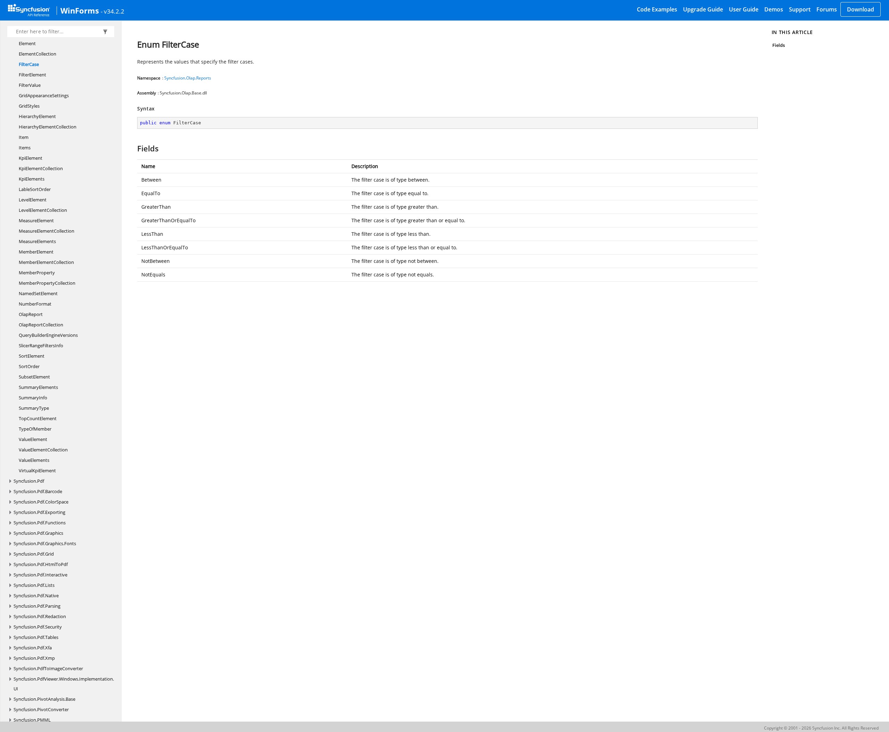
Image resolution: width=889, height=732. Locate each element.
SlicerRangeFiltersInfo (41, 345)
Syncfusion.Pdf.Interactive (40, 575)
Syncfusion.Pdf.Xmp (34, 658)
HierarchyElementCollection (47, 127)
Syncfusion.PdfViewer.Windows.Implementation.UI (64, 684)
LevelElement (33, 200)
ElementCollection (37, 54)
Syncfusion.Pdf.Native (36, 595)
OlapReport (31, 314)
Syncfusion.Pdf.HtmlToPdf (41, 564)
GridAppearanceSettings (44, 95)
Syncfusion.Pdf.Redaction (40, 616)
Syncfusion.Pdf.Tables (36, 637)
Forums (826, 9)
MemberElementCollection (46, 262)
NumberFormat (35, 304)
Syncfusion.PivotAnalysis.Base (44, 699)
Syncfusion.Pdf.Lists (34, 585)
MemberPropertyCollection (47, 283)
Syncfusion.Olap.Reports (187, 78)
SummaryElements (38, 387)
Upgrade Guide (703, 9)
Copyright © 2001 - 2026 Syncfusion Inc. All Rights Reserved (821, 728)
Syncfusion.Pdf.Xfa (33, 647)
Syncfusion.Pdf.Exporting (39, 512)
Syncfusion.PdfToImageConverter (48, 668)
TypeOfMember (35, 429)
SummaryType (34, 408)
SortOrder (29, 366)
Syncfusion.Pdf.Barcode (38, 491)
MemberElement (36, 252)
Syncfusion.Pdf (29, 481)
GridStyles (29, 106)
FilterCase (29, 64)
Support (800, 9)
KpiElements (31, 179)
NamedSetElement (38, 293)
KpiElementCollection (41, 168)
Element (27, 43)
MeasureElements (37, 241)
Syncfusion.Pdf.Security (38, 627)
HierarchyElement (37, 116)
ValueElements (34, 460)
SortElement (31, 356)
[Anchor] (134, 148)
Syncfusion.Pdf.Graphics (38, 533)
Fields (778, 45)
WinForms (79, 10)
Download (860, 9)
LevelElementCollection (43, 210)
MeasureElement (36, 220)
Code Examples (657, 9)
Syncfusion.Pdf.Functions (40, 522)
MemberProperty (37, 272)
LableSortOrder (35, 189)
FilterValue (30, 85)
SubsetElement (34, 377)
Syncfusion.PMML (32, 720)
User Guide (743, 9)
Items (25, 147)
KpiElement (30, 158)
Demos (773, 9)
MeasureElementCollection (46, 231)
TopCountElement (38, 418)
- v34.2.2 (112, 11)
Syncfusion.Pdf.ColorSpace (41, 502)
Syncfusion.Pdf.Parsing (37, 606)
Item (23, 137)
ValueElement (33, 439)
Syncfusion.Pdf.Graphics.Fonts (45, 543)
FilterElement (32, 75)
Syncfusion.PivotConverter (41, 709)
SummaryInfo (33, 397)
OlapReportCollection (41, 325)
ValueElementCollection (43, 450)
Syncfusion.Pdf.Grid (34, 554)
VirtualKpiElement (37, 470)
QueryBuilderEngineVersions (48, 335)
